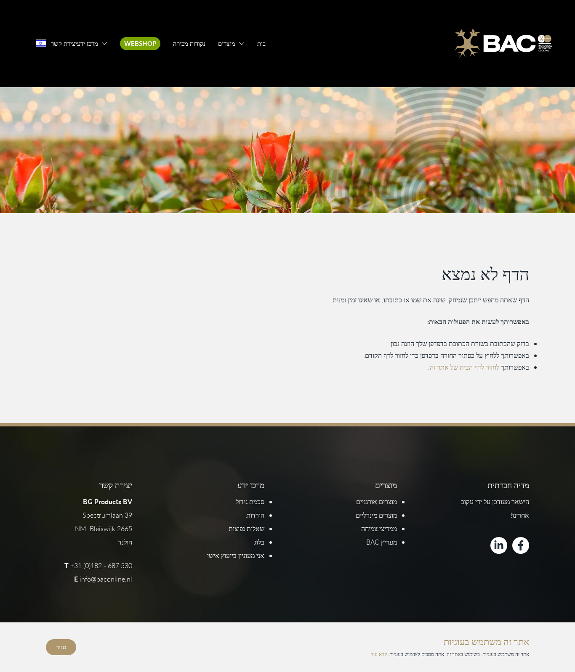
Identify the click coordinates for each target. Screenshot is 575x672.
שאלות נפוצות (246, 528)
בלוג (259, 542)
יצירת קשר (64, 43)
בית (261, 43)
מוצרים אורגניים (376, 501)
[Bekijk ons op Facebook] (520, 545)
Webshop (140, 43)
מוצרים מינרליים (376, 515)
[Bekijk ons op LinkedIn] (498, 545)
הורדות (255, 515)
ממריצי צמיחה (379, 528)
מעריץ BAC (381, 542)
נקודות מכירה (189, 43)
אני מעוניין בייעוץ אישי (235, 555)
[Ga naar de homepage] (503, 43)
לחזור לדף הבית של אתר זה (464, 367)
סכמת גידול (250, 501)
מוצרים (226, 43)
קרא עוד (379, 654)
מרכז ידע (87, 43)
